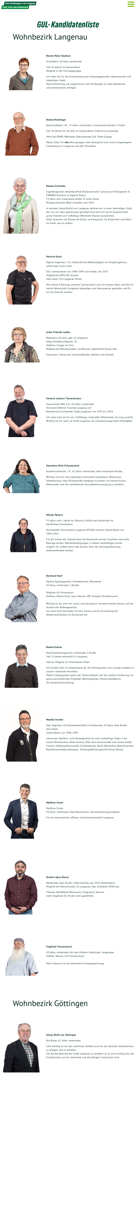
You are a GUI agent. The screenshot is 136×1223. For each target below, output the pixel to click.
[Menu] (131, 4)
